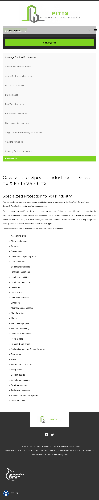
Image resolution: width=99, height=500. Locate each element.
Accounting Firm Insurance (18, 66)
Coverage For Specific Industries (20, 57)
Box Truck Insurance (14, 104)
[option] (18, 474)
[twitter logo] (52, 434)
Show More (11, 158)
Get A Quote (14, 30)
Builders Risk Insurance (16, 113)
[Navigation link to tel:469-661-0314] (89, 30)
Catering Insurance (14, 142)
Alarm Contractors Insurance (18, 76)
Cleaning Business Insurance (18, 151)
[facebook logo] (46, 434)
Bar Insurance (11, 95)
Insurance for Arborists (16, 85)
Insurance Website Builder (70, 446)
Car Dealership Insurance (17, 123)
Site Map (14, 493)
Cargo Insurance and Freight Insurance (23, 132)
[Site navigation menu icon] (95, 30)
